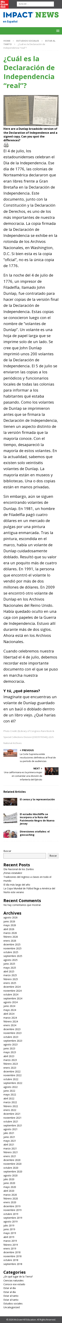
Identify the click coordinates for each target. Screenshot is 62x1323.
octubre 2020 (10, 1167)
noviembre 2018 (12, 1256)
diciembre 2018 (11, 1252)
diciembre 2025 (11, 944)
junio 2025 (9, 963)
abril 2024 (8, 1013)
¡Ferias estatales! (12, 873)
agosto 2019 (10, 1221)
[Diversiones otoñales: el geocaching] (10, 834)
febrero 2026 (10, 936)
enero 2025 (9, 983)
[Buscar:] (35, 3)
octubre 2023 (10, 1037)
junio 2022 (9, 1090)
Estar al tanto (10, 1295)
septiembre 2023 (12, 1040)
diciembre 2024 (11, 986)
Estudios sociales (27, 40)
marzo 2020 (10, 1194)
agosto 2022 (10, 1087)
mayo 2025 (9, 967)
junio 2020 (9, 1183)
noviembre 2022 (12, 1075)
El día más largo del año (16, 884)
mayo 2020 (9, 1187)
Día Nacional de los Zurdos (18, 869)
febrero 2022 (10, 1106)
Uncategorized (11, 1307)
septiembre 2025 (12, 956)
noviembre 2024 (12, 990)
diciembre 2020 (11, 1160)
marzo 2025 (10, 975)
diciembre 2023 (11, 1029)
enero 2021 (9, 1156)
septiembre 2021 (12, 1125)
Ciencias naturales (13, 1280)
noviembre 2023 (12, 1033)
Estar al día (9, 1288)
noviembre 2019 (12, 1210)
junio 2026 (9, 921)
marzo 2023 (10, 1060)
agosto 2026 (10, 917)
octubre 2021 (10, 1121)
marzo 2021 (10, 1148)
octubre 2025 (10, 952)
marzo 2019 (10, 1240)
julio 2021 (8, 1133)
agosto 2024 (10, 1002)
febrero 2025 (10, 979)
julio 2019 (8, 1225)
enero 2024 (9, 1025)
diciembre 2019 (11, 1206)
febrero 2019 (10, 1244)
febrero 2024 (10, 1021)
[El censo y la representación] (10, 802)
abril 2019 (8, 1237)
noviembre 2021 (12, 1117)
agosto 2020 (10, 1175)
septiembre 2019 (12, 1217)
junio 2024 (9, 1006)
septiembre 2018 (12, 1264)
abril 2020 (8, 1190)
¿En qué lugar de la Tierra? (18, 1276)
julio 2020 (8, 1179)
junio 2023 (9, 1048)
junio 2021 (9, 1137)
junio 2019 (9, 1229)
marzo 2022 (10, 1102)
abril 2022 (8, 1098)
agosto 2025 (10, 960)
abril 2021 (8, 1144)
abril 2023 (8, 1056)
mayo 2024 (9, 1010)
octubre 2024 (10, 994)
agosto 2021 (10, 1129)
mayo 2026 (9, 925)
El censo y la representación (37, 799)
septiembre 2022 (12, 1083)
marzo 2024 (10, 1017)
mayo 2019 (9, 1233)
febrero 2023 (10, 1063)
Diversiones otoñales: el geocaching (35, 833)
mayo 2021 (9, 1140)
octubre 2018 (10, 1260)
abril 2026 (8, 929)
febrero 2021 (10, 1152)
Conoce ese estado (14, 1284)
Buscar (7, 851)
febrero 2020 (10, 1198)
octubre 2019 (10, 1214)
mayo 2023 (9, 1052)
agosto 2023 (10, 1044)
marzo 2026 (10, 933)
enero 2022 (9, 1110)
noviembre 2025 (12, 948)
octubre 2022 (10, 1079)
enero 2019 (9, 1248)
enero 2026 (9, 940)
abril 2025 (8, 971)
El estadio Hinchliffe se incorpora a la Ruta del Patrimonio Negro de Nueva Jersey (37, 819)
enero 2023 (9, 1067)
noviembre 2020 (12, 1163)
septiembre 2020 (12, 1171)
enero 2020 (9, 1202)
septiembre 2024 (12, 998)
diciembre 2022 (11, 1071)
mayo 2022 (9, 1094)
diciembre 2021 (11, 1113)
